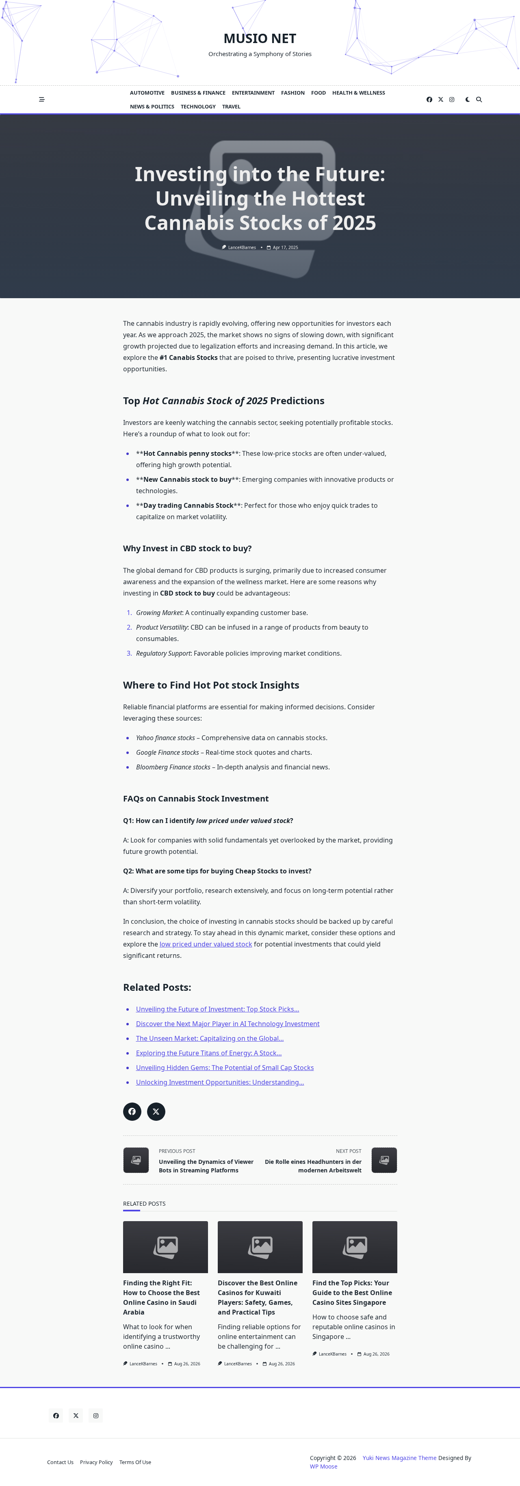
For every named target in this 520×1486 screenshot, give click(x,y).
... (167, 1346)
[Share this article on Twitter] (156, 1112)
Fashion (293, 92)
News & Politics (152, 106)
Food (318, 92)
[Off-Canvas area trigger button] (42, 99)
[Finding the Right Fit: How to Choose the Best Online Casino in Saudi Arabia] (165, 1247)
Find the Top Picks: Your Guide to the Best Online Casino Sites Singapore (352, 1292)
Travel (231, 106)
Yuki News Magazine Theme (400, 1458)
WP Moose (324, 1466)
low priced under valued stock (206, 944)
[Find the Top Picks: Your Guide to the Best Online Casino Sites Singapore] (354, 1247)
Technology (198, 106)
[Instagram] (451, 99)
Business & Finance (198, 92)
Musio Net (260, 38)
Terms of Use (135, 1462)
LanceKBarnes (242, 247)
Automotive (147, 92)
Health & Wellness (358, 92)
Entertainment (253, 92)
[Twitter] (441, 99)
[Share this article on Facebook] (132, 1112)
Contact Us (60, 1462)
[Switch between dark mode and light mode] (467, 99)
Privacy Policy (96, 1462)
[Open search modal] (479, 99)
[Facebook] (429, 99)
